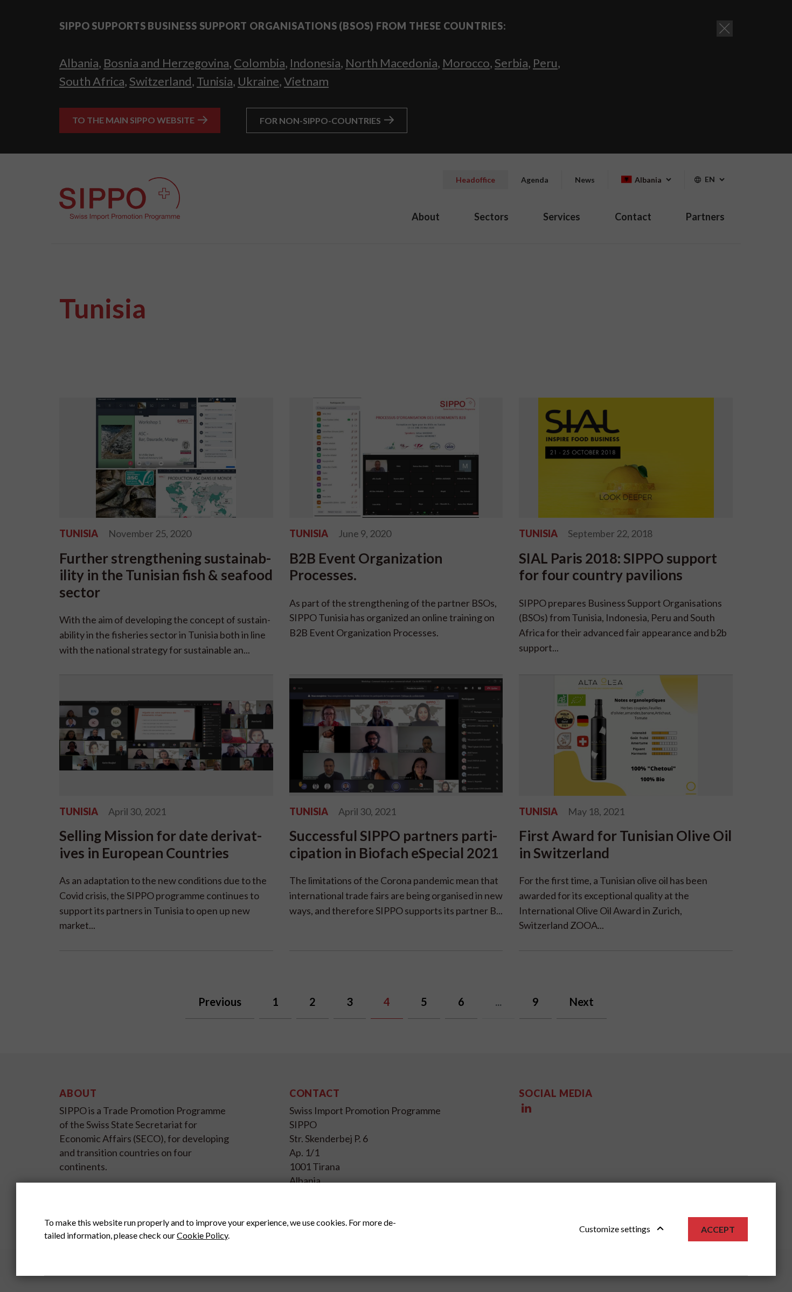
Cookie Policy (202, 1235)
